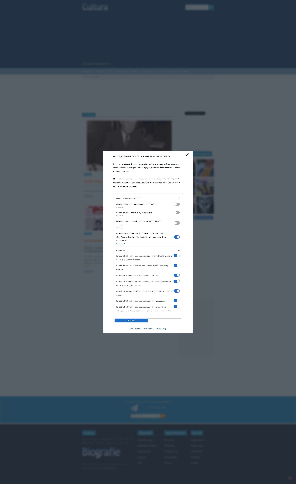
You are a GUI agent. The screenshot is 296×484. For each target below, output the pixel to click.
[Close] (188, 155)
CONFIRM (131, 320)
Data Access (148, 329)
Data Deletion (135, 329)
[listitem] (148, 198)
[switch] (177, 204)
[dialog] (148, 242)
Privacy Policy (161, 329)
